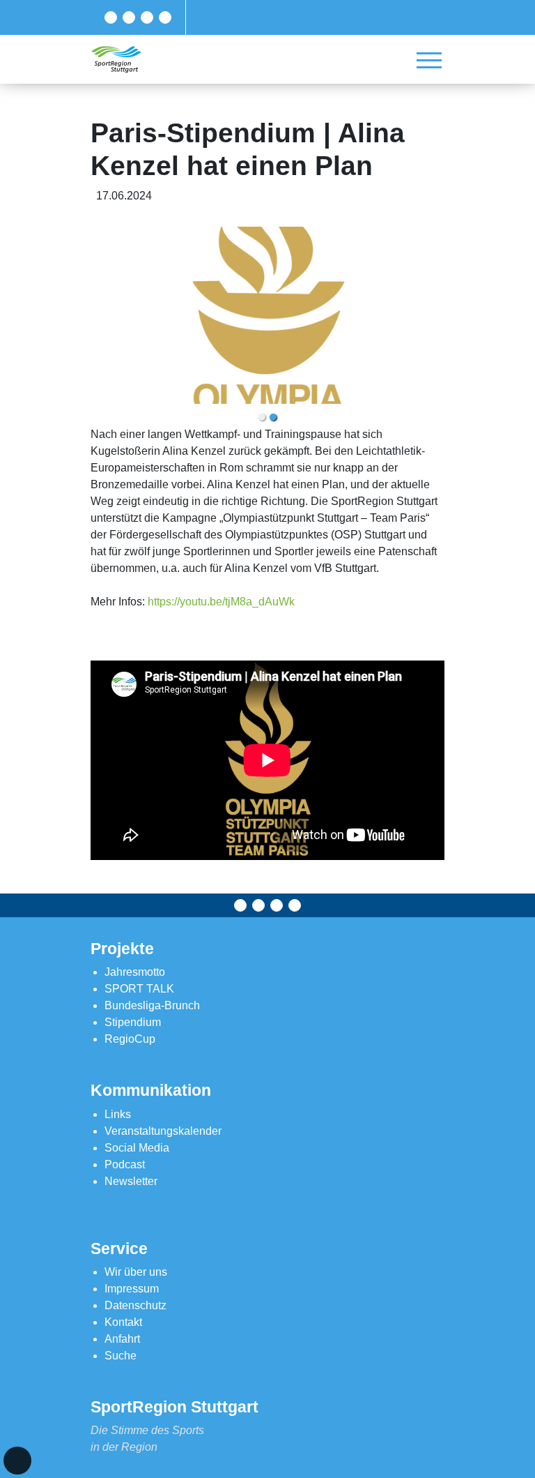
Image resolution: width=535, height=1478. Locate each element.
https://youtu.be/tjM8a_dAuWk (221, 602)
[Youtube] (165, 17)
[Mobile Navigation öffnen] (429, 60)
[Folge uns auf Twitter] (129, 17)
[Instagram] (147, 17)
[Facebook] (110, 17)
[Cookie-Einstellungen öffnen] (17, 1461)
